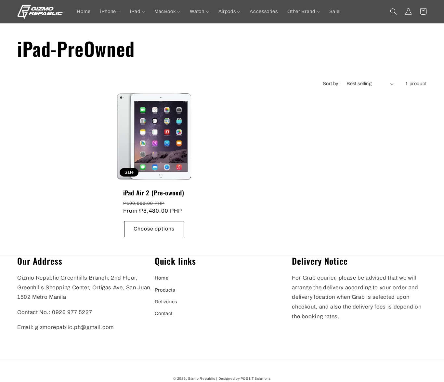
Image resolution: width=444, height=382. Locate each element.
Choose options (154, 228)
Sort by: (331, 83)
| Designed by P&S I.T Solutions (243, 378)
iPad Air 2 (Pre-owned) (153, 193)
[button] (393, 11)
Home (162, 278)
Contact (164, 313)
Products (165, 290)
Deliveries (166, 301)
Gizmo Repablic (201, 378)
